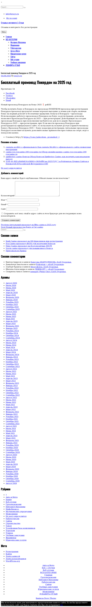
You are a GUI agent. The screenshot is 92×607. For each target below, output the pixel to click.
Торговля (10, 530)
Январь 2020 (12, 471)
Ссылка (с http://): (14, 137)
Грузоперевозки (13, 504)
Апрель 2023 (12, 378)
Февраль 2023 (12, 383)
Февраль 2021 (12, 440)
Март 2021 (10, 438)
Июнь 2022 (11, 402)
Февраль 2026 (12, 297)
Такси (9, 525)
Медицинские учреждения (19, 511)
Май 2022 (10, 404)
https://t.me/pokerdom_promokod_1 (41, 137)
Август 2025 (11, 311)
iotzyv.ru (18, 76)
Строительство (13, 523)
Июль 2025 (11, 314)
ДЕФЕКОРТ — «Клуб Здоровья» (49, 269)
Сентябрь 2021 (12, 423)
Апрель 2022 (12, 407)
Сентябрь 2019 (13, 481)
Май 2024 (10, 347)
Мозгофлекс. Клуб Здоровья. (44, 267)
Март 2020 (11, 466)
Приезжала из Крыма (16, 250)
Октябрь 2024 (12, 335)
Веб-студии (15, 59)
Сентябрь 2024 (13, 338)
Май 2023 (10, 376)
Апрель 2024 (12, 350)
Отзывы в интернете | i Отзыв (12, 22)
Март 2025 (11, 323)
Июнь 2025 (11, 316)
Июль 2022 (11, 400)
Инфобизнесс (12, 509)
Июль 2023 (11, 371)
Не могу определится (11, 168)
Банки (9, 499)
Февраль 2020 (12, 469)
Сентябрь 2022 (13, 395)
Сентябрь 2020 (13, 452)
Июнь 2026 (11, 288)
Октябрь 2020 (12, 450)
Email (4, 204)
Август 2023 (11, 369)
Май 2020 (10, 462)
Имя (3, 200)
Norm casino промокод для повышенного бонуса (29, 248)
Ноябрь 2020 (12, 447)
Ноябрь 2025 (12, 304)
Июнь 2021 (11, 431)
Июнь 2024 (11, 345)
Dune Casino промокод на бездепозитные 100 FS (29, 246)
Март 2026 (11, 295)
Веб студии (11, 502)
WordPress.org (13, 561)
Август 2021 (11, 426)
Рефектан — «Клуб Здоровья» (50, 264)
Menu (4, 32)
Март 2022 (11, 409)
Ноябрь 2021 (12, 419)
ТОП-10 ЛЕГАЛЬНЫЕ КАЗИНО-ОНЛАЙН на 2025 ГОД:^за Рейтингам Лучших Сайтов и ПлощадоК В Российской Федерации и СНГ (47, 162)
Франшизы (11, 537)
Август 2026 (11, 283)
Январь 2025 (11, 328)
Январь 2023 (12, 385)
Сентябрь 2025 (13, 309)
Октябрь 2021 (12, 421)
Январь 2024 (12, 357)
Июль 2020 (11, 457)
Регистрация (12, 551)
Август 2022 (11, 397)
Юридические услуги (18, 53)
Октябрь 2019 (12, 478)
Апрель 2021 (11, 435)
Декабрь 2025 (12, 302)
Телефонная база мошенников (20, 528)
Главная (9, 36)
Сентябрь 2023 (13, 366)
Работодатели (16, 48)
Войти (9, 554)
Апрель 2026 (12, 292)
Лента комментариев (16, 558)
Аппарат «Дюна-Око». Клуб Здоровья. (48, 271)
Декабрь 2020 (12, 445)
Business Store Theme (46, 598)
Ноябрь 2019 (12, 476)
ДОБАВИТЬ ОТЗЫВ (13, 65)
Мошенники (15, 45)
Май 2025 (10, 319)
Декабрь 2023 (12, 359)
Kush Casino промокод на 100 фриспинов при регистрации (34, 241)
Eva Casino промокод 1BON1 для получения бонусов (30, 243)
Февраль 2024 (12, 354)
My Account (11, 18)
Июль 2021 (11, 428)
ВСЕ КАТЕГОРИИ (11, 39)
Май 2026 (10, 290)
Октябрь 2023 (12, 364)
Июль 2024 (11, 342)
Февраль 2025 (12, 326)
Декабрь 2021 (12, 416)
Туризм (9, 533)
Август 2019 (11, 483)
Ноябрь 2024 (12, 333)
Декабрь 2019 (12, 474)
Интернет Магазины (18, 42)
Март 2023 (11, 381)
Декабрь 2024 (12, 330)
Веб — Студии (48, 567)
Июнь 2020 (11, 459)
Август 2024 (11, 340)
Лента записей (13, 556)
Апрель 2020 (12, 464)
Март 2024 (11, 352)
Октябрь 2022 (12, 392)
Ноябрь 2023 (12, 361)
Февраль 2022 (12, 412)
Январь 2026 (12, 299)
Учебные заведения (18, 62)
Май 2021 (10, 433)
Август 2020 (11, 454)
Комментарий (7, 195)
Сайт (3, 209)
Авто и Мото (15, 50)
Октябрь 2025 (12, 307)
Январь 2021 (11, 443)
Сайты (13, 56)
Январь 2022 (12, 414)
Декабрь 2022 (12, 388)
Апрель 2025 (11, 321)
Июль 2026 (11, 285)
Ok (61, 605)
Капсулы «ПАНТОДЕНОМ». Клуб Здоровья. (51, 262)
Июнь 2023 (11, 373)
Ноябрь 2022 (12, 390)
